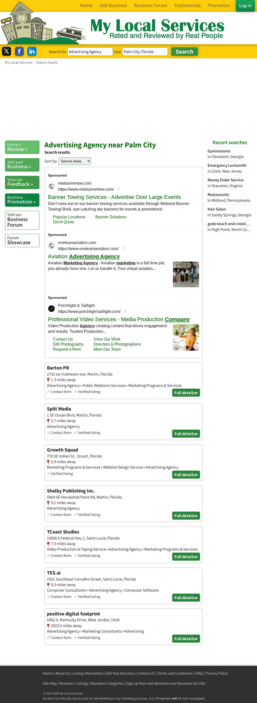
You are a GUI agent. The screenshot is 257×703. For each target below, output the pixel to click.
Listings (82, 683)
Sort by (50, 161)
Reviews (66, 683)
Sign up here (136, 683)
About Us (62, 673)
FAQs (199, 673)
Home (48, 673)
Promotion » (21, 199)
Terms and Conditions (175, 673)
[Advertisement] (128, 102)
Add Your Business (120, 673)
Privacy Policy (217, 673)
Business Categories (107, 683)
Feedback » (20, 182)
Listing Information (87, 673)
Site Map (50, 683)
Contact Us (146, 673)
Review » (17, 146)
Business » (19, 164)
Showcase (19, 240)
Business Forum (17, 220)
